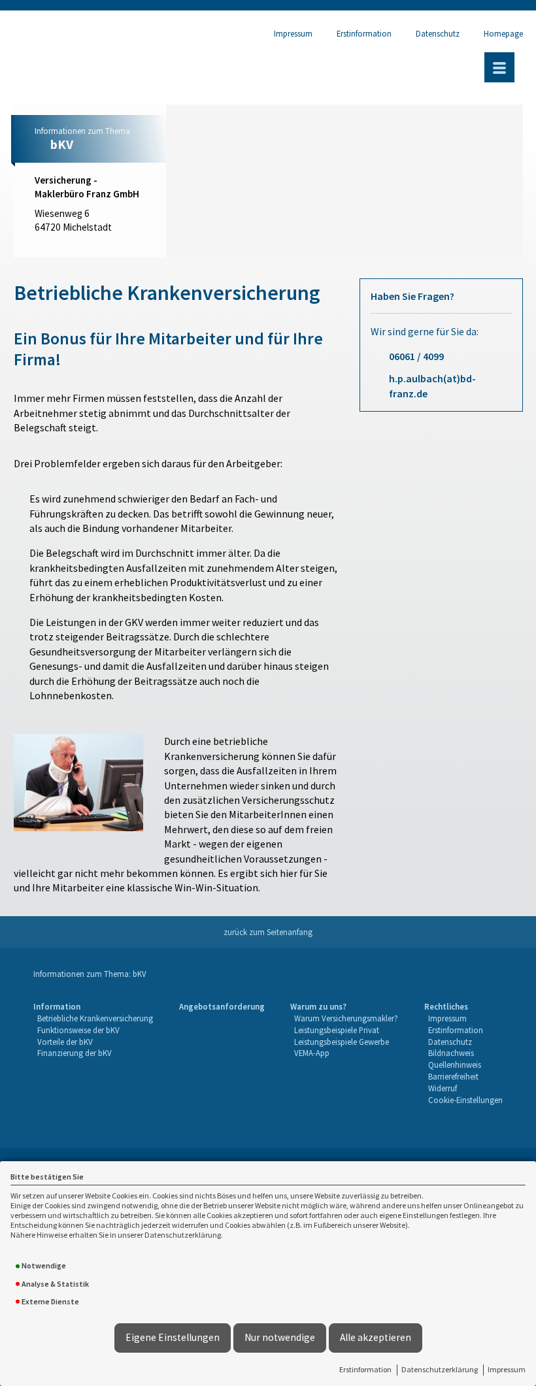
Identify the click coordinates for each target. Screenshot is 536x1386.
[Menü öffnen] (499, 67)
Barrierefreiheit (453, 1076)
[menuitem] (93, 1053)
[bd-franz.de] (125, 246)
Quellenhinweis (454, 1064)
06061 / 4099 (416, 356)
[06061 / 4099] (44, 246)
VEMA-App (311, 1053)
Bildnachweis (451, 1053)
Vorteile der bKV (65, 1041)
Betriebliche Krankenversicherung (95, 1018)
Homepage (503, 33)
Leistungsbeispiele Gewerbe (341, 1041)
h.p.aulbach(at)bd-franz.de (432, 385)
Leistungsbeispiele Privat (336, 1030)
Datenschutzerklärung (439, 1369)
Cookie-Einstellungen (465, 1100)
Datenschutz (438, 33)
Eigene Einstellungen (173, 1337)
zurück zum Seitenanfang (268, 932)
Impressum (507, 1369)
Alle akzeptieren (375, 1337)
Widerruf (442, 1088)
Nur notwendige (279, 1337)
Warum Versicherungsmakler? (346, 1018)
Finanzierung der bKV (74, 1053)
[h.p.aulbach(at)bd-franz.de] (98, 246)
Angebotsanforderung (222, 1006)
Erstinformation (365, 1369)
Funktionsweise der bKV (78, 1030)
